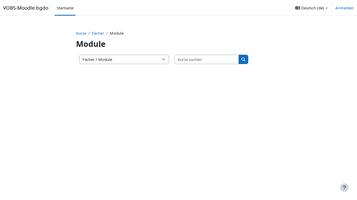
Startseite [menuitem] (65, 7)
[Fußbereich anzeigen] (344, 187)
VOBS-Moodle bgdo (25, 7)
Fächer (98, 33)
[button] (311, 8)
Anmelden (344, 7)
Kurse (81, 33)
